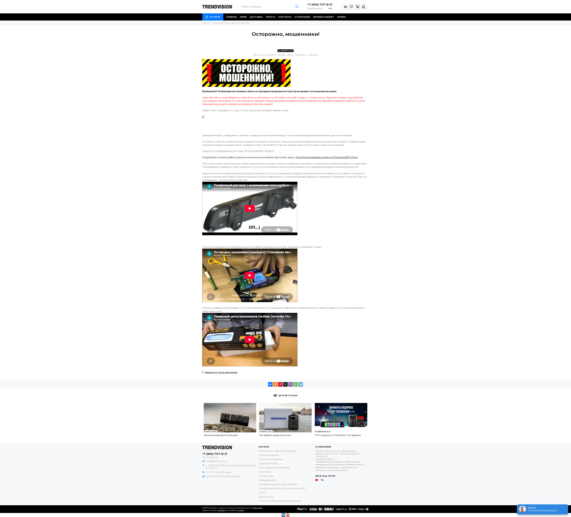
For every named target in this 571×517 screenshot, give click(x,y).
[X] (285, 384)
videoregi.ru (313, 54)
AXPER (243, 17)
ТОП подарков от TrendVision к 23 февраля (338, 435)
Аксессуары (265, 471)
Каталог (215, 17)
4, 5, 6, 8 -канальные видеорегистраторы (280, 501)
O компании (302, 17)
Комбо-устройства (269, 455)
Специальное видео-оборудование (278, 484)
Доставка (256, 17)
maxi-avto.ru (270, 54)
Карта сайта (257, 508)
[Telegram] (300, 384)
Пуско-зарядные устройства (274, 467)
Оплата (270, 17)
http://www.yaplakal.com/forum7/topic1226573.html (327, 157)
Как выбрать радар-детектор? (275, 435)
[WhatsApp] (295, 384)
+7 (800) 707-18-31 (319, 4)
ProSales (221, 510)
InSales (241, 510)
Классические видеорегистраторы (277, 451)
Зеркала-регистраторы (271, 459)
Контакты (284, 17)
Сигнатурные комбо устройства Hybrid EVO (282, 488)
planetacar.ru (301, 54)
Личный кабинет (323, 17)
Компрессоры (266, 476)
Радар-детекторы (268, 463)
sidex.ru (290, 54)
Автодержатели (267, 480)
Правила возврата (325, 459)
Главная (231, 17)
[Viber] (290, 384)
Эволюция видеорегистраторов (221, 435)
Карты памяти (266, 496)
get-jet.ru (282, 54)
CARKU (262, 492)
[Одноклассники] (275, 384)
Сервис (341, 17)
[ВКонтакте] (270, 384)
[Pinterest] (280, 384)
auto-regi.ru (258, 54)
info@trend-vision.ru (216, 461)
